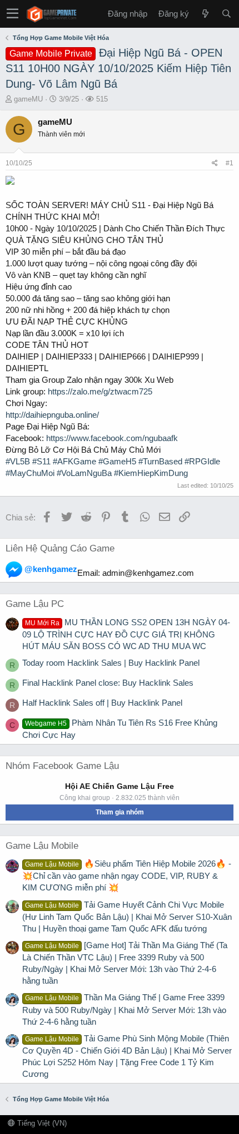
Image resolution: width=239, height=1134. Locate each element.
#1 (229, 163)
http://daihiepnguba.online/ (52, 414)
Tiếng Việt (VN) (41, 1123)
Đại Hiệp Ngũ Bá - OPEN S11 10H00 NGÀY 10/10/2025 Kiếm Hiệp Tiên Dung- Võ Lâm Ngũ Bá (118, 68)
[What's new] (205, 13)
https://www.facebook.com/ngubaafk (112, 438)
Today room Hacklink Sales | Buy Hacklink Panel (111, 662)
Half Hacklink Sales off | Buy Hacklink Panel (102, 702)
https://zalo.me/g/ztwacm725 (100, 391)
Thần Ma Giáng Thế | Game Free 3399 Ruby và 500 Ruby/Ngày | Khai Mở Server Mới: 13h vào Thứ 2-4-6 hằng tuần (124, 1009)
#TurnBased (160, 461)
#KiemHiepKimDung (151, 473)
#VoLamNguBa (84, 473)
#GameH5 (117, 461)
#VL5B (18, 461)
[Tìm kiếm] (226, 13)
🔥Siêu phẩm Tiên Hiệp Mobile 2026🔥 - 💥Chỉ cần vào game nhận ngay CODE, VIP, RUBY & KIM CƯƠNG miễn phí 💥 (126, 875)
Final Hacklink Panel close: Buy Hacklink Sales (107, 682)
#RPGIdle (202, 461)
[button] (12, 14)
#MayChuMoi (30, 473)
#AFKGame (74, 461)
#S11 (41, 461)
